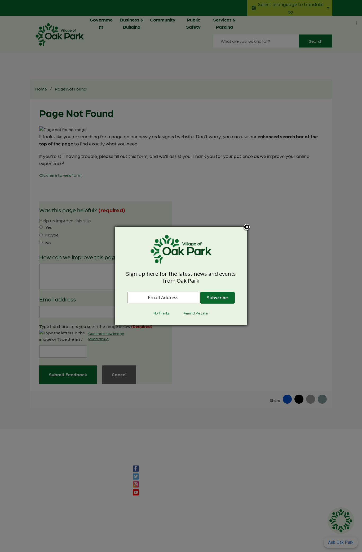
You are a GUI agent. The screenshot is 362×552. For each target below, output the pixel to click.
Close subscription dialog (247, 227)
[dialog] (181, 276)
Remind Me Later (196, 313)
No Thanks (161, 313)
